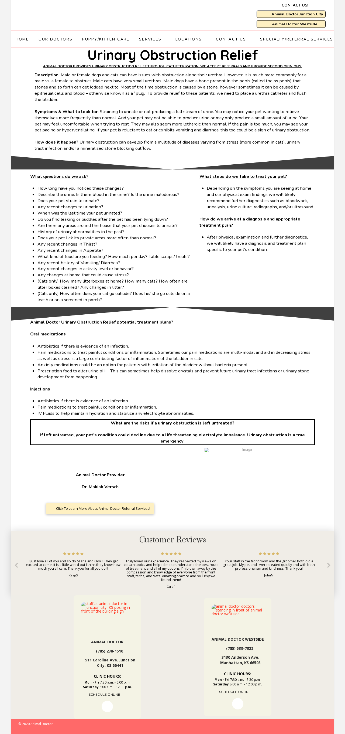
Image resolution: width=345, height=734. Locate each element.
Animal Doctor (107, 641)
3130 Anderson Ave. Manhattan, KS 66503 (240, 660)
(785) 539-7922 (239, 648)
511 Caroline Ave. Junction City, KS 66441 (110, 662)
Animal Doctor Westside (238, 639)
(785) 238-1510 (109, 651)
